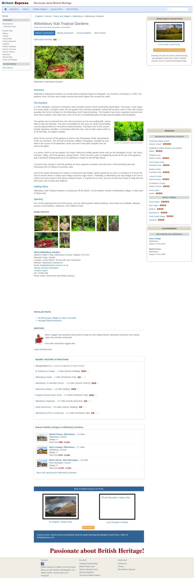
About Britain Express (126, 569)
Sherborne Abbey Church (159, 141)
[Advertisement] (89, 294)
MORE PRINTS (88, 527)
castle (36, 349)
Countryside (7, 39)
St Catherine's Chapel (45, 371)
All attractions (8, 24)
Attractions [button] (14, 9)
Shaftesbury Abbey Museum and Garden (165, 148)
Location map (40, 270)
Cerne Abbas (154, 202)
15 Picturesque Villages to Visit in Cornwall (57, 318)
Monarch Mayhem (86, 572)
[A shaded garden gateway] (46, 223)
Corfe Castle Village (157, 216)
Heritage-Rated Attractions (50, 320)
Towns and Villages (10, 60)
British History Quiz (87, 566)
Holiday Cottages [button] (40, 9)
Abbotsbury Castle (43, 377)
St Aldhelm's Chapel (157, 183)
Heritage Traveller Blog (88, 563)
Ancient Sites (8, 31)
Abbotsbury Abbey (43, 389)
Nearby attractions (65, 33)
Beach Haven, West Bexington (63, 460)
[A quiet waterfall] (101, 223)
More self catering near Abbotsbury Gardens (56, 473)
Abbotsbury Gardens (51, 263)
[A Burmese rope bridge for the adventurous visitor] (113, 223)
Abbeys (5, 33)
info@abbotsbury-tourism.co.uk (54, 265)
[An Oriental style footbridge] (46, 240)
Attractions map (10, 26)
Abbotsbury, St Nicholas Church (49, 383)
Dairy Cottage (155, 239)
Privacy (121, 566)
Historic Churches (9, 49)
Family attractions (9, 41)
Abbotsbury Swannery (45, 401)
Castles (5, 36)
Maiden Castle (155, 169)
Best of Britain (72, 9)
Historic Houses (9, 52)
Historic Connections (44, 33)
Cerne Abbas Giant (156, 162)
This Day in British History (89, 575)
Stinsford (152, 220)
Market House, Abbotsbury (62, 434)
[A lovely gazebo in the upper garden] (64, 240)
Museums (6, 54)
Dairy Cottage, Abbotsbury (62, 447)
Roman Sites (7, 57)
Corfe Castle (154, 190)
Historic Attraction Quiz (88, 569)
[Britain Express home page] (16, 3)
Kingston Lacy (154, 155)
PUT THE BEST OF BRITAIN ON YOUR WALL (169, 50)
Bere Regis (153, 205)
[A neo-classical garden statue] (64, 223)
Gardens (6, 44)
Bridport (152, 209)
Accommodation (84, 33)
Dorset (5, 16)
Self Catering (7, 68)
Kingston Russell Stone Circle (48, 395)
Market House (155, 249)
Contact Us (122, 563)
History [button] (26, 9)
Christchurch (154, 213)
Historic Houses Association (46, 268)
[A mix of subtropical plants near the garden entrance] (83, 223)
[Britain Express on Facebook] (42, 563)
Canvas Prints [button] (57, 9)
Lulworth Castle (155, 176)
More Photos (100, 33)
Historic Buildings (9, 46)
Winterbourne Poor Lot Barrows (49, 413)
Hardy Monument (43, 407)
